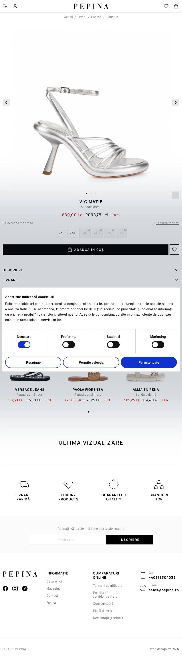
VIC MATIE (91, 201)
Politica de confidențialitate (105, 595)
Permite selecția (91, 362)
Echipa (51, 603)
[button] (86, 193)
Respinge (33, 362)
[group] (91, 111)
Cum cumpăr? (103, 604)
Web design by (164, 649)
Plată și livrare (103, 611)
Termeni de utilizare (108, 586)
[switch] (68, 344)
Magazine (53, 589)
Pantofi (96, 17)
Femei (81, 17)
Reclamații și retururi (108, 618)
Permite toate (148, 362)
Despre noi (54, 582)
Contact (52, 596)
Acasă (68, 17)
